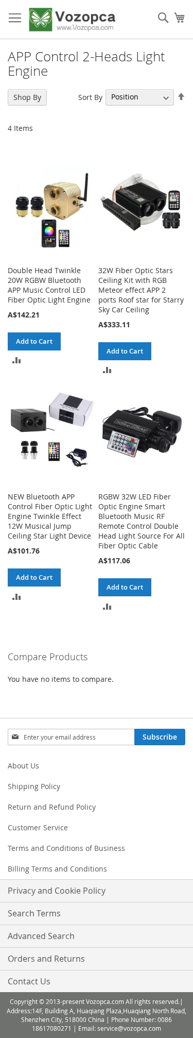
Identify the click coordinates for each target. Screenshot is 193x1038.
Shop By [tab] (27, 97)
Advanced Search (41, 936)
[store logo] (72, 19)
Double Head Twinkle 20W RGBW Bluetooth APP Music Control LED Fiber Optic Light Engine (49, 285)
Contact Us (29, 981)
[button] (17, 359)
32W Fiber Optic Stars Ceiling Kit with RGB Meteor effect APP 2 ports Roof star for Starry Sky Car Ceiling (141, 289)
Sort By (90, 97)
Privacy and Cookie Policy (57, 890)
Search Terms (34, 913)
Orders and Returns (46, 958)
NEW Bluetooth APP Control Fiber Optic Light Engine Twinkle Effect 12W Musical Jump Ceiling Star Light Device (50, 516)
